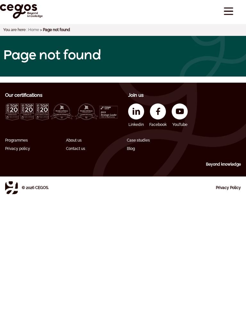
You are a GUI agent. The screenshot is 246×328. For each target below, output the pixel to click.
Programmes (16, 140)
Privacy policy (17, 148)
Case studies (138, 140)
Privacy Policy (228, 187)
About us (74, 140)
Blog (131, 148)
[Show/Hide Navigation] (228, 11)
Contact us (75, 148)
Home (33, 30)
